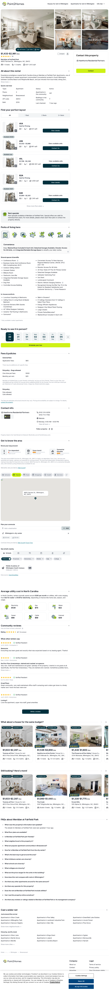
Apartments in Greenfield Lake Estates (86, 917)
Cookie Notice (55, 982)
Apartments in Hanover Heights (12, 923)
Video (31, 49)
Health (49, 475)
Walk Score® (22, 468)
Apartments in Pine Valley (45, 917)
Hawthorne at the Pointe (51, 753)
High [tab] (49, 559)
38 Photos (22, 49)
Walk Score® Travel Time (25, 543)
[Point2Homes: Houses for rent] (13, 4)
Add (67, 528)
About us (72, 964)
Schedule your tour (35, 345)
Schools (7, 475)
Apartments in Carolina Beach (47, 941)
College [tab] (57, 559)
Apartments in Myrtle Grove (10, 938)
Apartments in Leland (44, 938)
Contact (91, 71)
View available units (55, 143)
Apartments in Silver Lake (10, 935)
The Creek (40, 802)
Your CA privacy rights (97, 970)
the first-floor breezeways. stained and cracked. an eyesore (22, 663)
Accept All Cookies (81, 986)
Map (38, 49)
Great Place (5, 683)
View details (55, 130)
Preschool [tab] (17, 559)
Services (60, 475)
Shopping (38, 475)
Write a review (35, 711)
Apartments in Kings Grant (46, 935)
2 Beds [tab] (44, 115)
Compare (62, 53)
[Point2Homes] (12, 961)
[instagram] (52, 429)
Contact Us (56, 148)
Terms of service (95, 964)
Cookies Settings (81, 975)
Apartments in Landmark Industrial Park (51, 920)
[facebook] (49, 429)
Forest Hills (76, 802)
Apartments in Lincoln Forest (83, 920)
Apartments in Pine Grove (82, 923)
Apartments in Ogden (80, 935)
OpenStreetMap (13, 575)
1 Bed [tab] (27, 115)
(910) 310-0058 (44, 412)
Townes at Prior (14, 753)
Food (27, 475)
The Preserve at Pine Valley (86, 753)
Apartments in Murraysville (82, 938)
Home (2, 952)
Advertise (72, 970)
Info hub (100, 4)
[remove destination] (68, 533)
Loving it (4, 700)
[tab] (5, 235)
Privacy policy (94, 967)
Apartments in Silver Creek (10, 917)
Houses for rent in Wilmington (57, 4)
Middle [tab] (40, 559)
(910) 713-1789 (44, 415)
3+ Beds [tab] (61, 115)
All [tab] (10, 115)
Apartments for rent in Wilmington (82, 4)
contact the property (7, 402)
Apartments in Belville (8, 941)
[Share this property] (67, 54)
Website (41, 418)
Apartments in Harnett (80, 941)
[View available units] (10, 127)
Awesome (4, 648)
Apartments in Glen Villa (45, 923)
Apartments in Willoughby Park (11, 920)
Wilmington (14, 952)
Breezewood (24, 952)
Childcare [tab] (6, 559)
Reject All (81, 981)
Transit (18, 475)
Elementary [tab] (29, 559)
